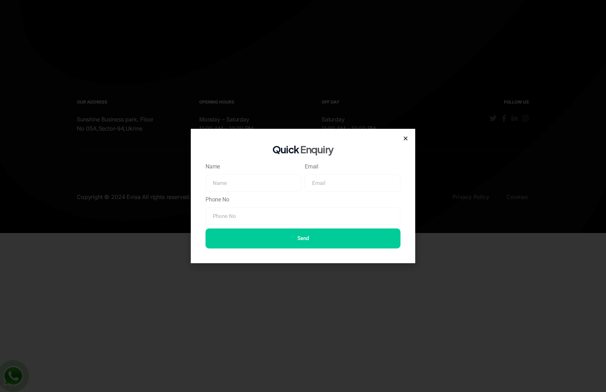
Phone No (217, 199)
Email (311, 166)
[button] (405, 138)
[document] (303, 196)
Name (213, 166)
